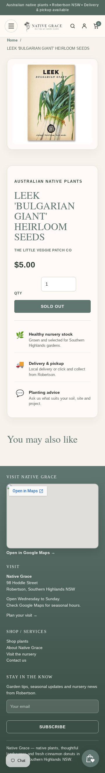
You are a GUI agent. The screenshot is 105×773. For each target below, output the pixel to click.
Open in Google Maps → (30, 552)
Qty (18, 293)
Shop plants (17, 641)
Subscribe (52, 726)
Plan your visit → (21, 615)
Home (12, 40)
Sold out (52, 306)
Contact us (16, 660)
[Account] (84, 26)
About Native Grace (24, 647)
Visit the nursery (21, 654)
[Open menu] (11, 26)
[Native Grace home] (42, 26)
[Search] (72, 26)
